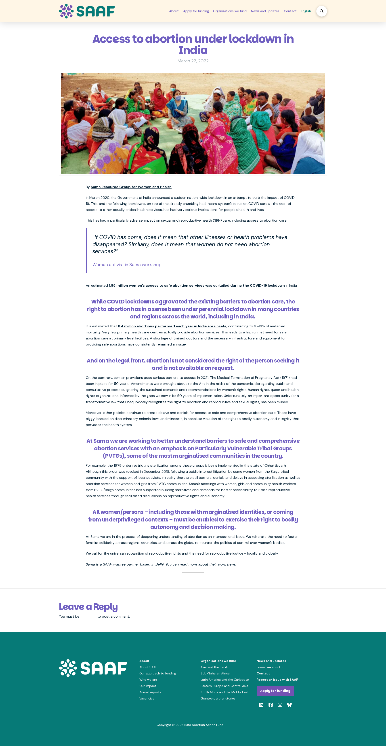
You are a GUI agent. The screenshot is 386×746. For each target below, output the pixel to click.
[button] (321, 11)
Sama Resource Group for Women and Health (131, 186)
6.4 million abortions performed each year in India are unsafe (172, 326)
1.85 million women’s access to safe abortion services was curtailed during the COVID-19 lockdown (197, 285)
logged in (88, 616)
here (231, 564)
